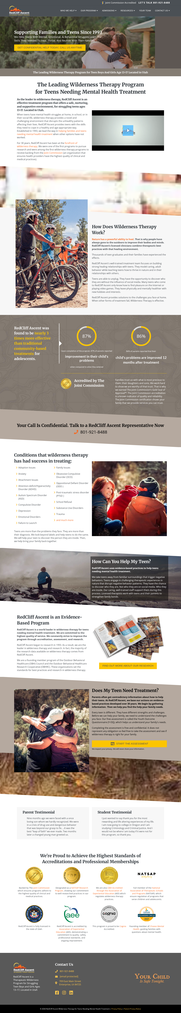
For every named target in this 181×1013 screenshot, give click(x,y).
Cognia (123, 926)
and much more (64, 520)
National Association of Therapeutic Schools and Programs (146, 890)
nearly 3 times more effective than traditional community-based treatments (32, 343)
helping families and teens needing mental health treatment (51, 132)
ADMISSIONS (108, 10)
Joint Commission (41, 887)
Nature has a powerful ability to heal (113, 239)
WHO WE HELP (67, 10)
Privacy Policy (116, 1009)
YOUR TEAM (145, 10)
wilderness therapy (48, 99)
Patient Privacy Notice (132, 1009)
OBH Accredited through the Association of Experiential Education (108, 890)
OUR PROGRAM (88, 10)
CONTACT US (161, 10)
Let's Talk (154, 2)
